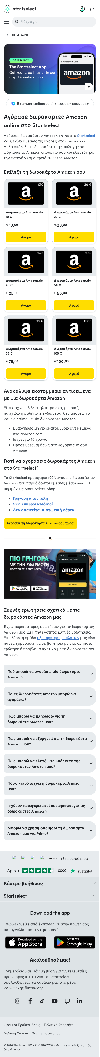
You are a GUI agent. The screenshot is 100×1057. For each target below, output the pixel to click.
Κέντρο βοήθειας (23, 890)
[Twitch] (67, 1008)
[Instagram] (17, 1008)
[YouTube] (54, 1008)
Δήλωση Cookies (16, 1040)
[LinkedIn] (79, 1008)
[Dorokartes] (8, 35)
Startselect (86, 135)
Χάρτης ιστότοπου (46, 1040)
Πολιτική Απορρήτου (59, 1032)
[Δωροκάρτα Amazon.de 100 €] (74, 330)
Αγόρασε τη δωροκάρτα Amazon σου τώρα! (41, 523)
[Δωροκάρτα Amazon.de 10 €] (26, 193)
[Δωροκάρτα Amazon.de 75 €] (26, 330)
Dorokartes (21, 35)
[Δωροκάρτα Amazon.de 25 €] (26, 261)
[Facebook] (29, 1008)
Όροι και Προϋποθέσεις (22, 1032)
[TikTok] (42, 1008)
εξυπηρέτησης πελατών (58, 637)
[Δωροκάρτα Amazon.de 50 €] (74, 261)
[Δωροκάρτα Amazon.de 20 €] (74, 193)
